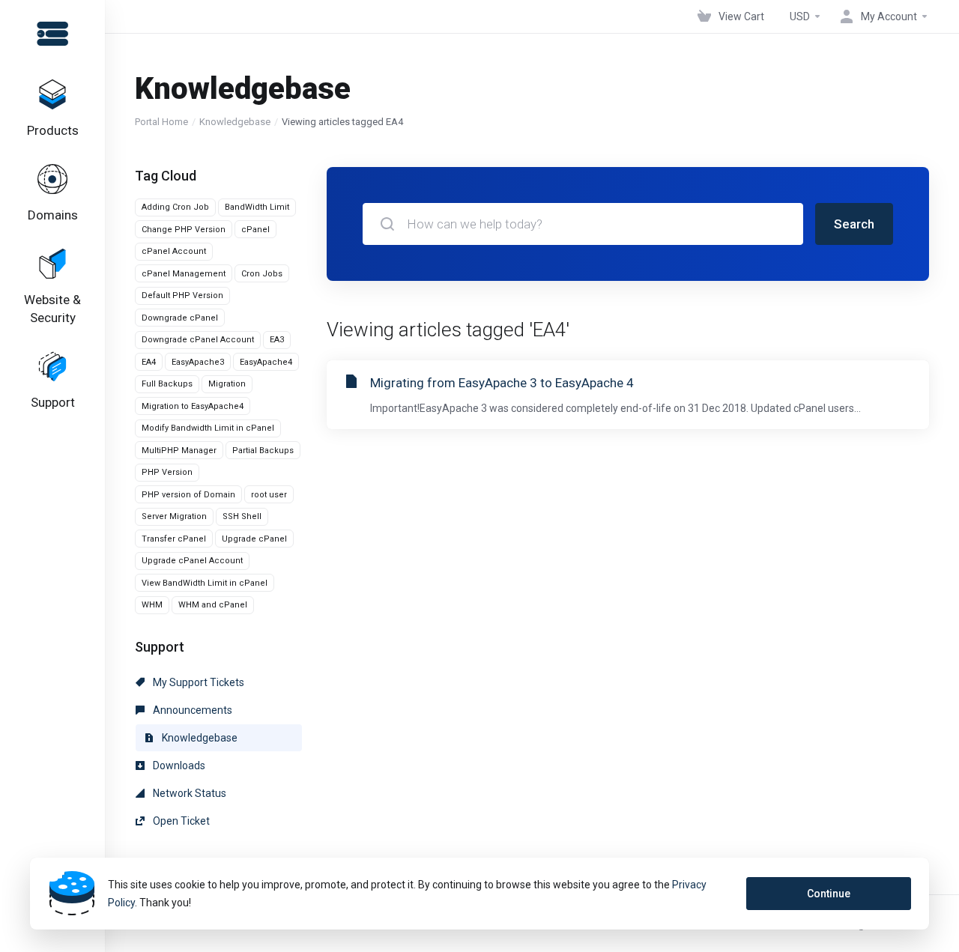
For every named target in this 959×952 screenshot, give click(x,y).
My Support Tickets (197, 682)
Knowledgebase (234, 121)
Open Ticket (180, 821)
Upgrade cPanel (254, 539)
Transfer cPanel (174, 539)
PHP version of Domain (188, 495)
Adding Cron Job (175, 207)
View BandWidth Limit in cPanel (204, 583)
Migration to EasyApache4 (192, 406)
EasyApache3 (198, 362)
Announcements (191, 710)
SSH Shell (242, 516)
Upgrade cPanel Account (192, 561)
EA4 (149, 362)
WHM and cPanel (212, 605)
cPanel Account (174, 251)
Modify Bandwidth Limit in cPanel (208, 428)
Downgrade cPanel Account (198, 340)
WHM (152, 605)
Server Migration (174, 516)
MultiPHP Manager (179, 450)
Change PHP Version (184, 229)
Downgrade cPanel (180, 318)
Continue (828, 894)
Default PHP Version (182, 295)
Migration (227, 384)
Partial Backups (263, 450)
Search (854, 223)
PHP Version (167, 472)
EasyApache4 (266, 362)
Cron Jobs (261, 274)
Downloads (178, 765)
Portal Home (161, 121)
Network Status (188, 793)
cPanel (255, 229)
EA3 (277, 340)
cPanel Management (184, 274)
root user (269, 495)
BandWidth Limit (257, 207)
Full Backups (167, 384)
